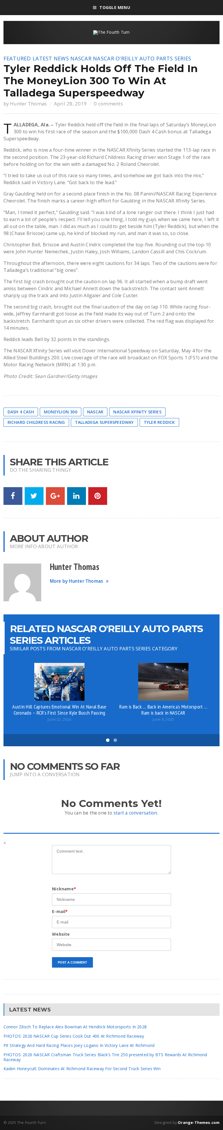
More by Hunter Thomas (76, 581)
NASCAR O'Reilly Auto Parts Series (142, 58)
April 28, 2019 (70, 103)
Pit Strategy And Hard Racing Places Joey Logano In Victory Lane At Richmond (79, 1045)
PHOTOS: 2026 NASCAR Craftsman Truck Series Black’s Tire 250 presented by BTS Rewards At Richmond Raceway (105, 1057)
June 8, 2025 (163, 719)
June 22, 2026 (59, 719)
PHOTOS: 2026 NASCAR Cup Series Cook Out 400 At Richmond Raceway (73, 1036)
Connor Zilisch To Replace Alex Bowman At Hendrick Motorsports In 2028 (75, 1026)
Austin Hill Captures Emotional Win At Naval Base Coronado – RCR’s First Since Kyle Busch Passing (59, 709)
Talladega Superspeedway (104, 422)
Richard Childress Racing (36, 422)
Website (61, 934)
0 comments (108, 103)
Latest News (51, 58)
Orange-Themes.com (199, 1122)
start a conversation (135, 813)
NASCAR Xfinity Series (137, 412)
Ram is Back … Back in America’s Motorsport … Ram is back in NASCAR (163, 709)
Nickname (64, 889)
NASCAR (80, 58)
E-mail (60, 911)
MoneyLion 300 (60, 412)
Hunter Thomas (28, 103)
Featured (17, 58)
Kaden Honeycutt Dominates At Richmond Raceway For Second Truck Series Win (82, 1068)
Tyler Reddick (159, 422)
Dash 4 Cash (21, 412)
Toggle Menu (114, 7)
